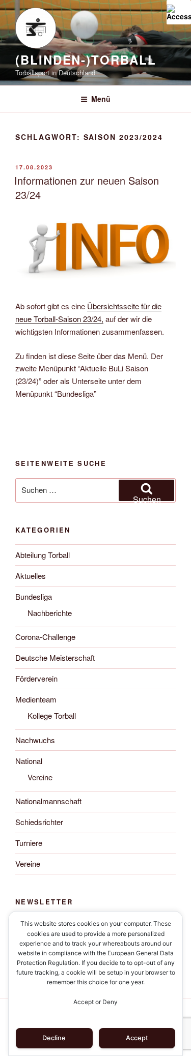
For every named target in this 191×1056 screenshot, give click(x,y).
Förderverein (36, 678)
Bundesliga (33, 596)
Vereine (40, 777)
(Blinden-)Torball (85, 59)
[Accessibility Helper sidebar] (179, 12)
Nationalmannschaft (48, 801)
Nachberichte (50, 612)
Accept (137, 1038)
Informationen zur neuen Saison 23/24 (86, 187)
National (28, 760)
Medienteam (36, 699)
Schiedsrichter (39, 821)
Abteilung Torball (42, 554)
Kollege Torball (52, 715)
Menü (101, 99)
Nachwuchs (35, 740)
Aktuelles (30, 575)
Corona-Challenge (45, 636)
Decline (54, 1038)
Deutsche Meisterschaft (55, 657)
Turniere (28, 842)
